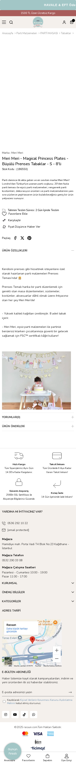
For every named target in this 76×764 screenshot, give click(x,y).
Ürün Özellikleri (14, 250)
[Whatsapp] (33, 714)
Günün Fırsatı (12, 751)
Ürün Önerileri (13, 426)
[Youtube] (15, 714)
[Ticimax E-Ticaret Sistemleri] (38, 749)
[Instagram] (5, 714)
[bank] (38, 733)
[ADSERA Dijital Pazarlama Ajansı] (38, 742)
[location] (32, 642)
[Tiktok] (24, 714)
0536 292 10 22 (17, 523)
